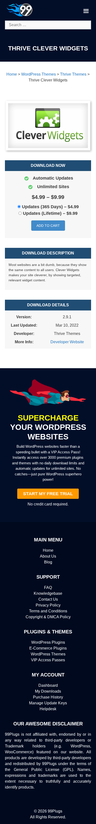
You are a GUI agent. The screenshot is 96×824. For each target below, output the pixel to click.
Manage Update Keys (48, 703)
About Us (48, 556)
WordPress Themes (48, 654)
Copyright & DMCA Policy (48, 617)
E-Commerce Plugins (48, 648)
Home (48, 550)
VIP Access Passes (48, 660)
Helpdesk (48, 709)
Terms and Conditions (48, 611)
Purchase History (48, 697)
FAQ (48, 587)
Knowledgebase (48, 593)
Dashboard (48, 685)
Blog (48, 562)
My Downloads (48, 691)
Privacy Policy (48, 605)
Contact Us (48, 599)
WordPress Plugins (48, 642)
